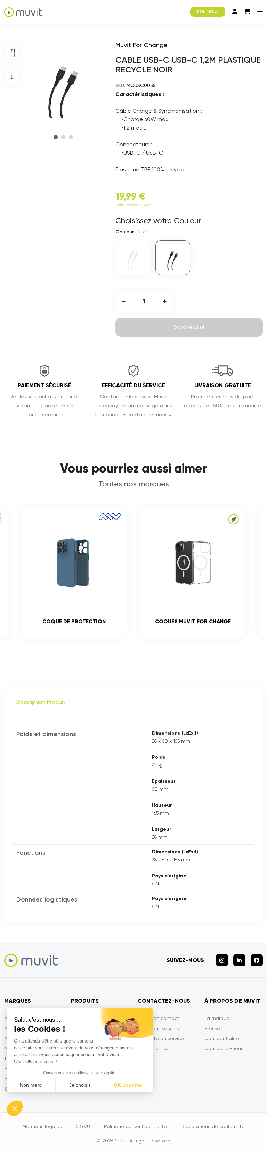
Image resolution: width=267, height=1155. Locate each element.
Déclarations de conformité (213, 1126)
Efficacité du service (161, 1038)
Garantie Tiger (154, 1048)
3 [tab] (71, 137)
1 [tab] (56, 137)
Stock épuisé (189, 327)
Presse (212, 1028)
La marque (216, 1018)
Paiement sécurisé (159, 1028)
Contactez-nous (223, 1048)
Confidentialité (221, 1038)
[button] (14, 1108)
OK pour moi (129, 1085)
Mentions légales (42, 1126)
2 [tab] (63, 137)
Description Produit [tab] (40, 702)
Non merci (31, 1085)
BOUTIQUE (207, 11)
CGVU (83, 1126)
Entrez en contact (158, 1018)
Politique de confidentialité (135, 1126)
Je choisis (80, 1085)
